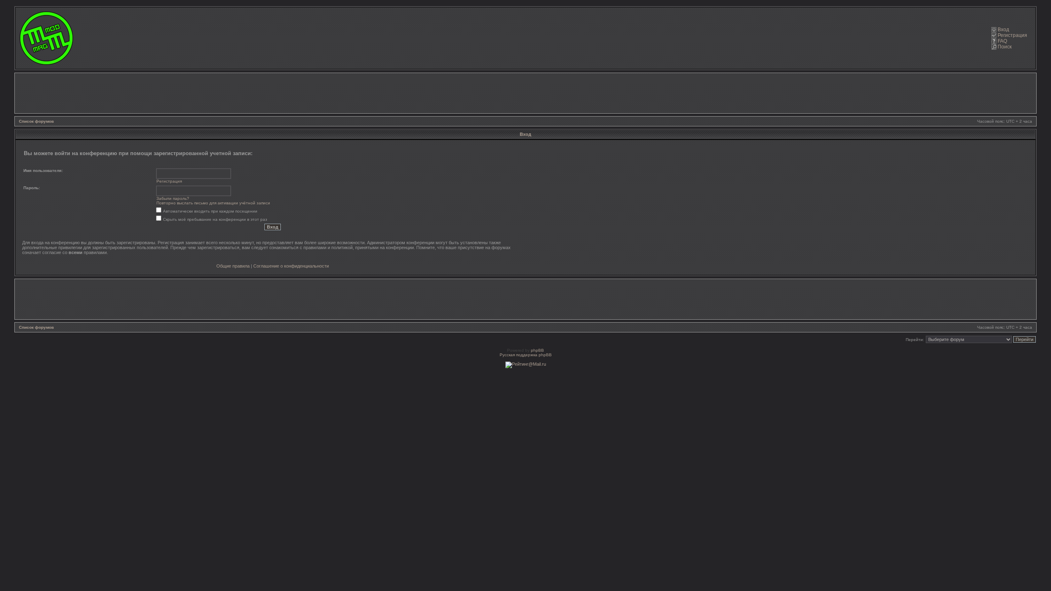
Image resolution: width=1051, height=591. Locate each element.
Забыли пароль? (172, 198)
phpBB (537, 350)
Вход (1003, 29)
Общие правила (233, 265)
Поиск (1005, 47)
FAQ (1002, 41)
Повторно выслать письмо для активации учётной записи (213, 203)
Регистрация (1012, 35)
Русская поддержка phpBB (526, 355)
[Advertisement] (525, 93)
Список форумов (36, 121)
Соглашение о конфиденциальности (291, 265)
